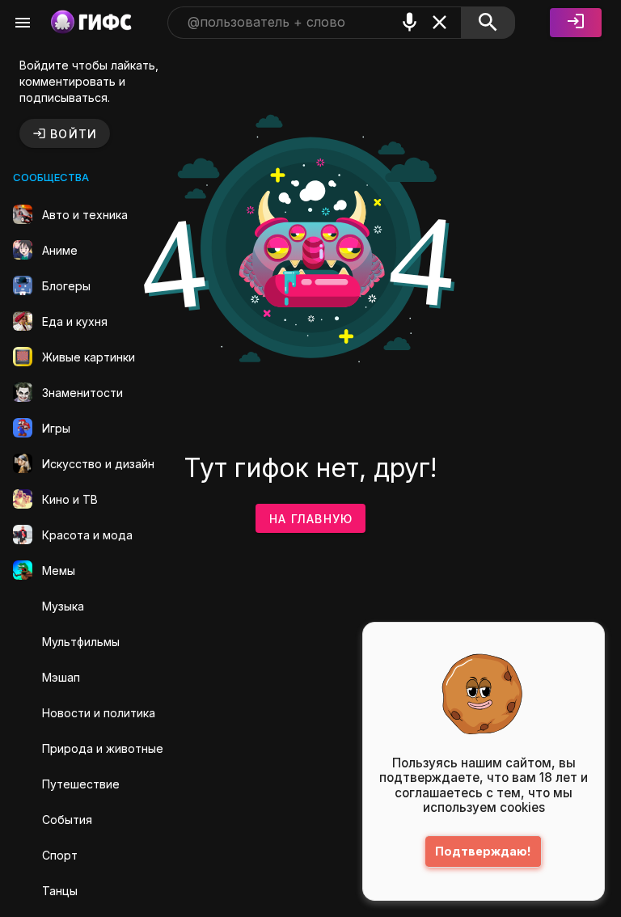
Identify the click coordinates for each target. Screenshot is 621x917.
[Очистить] (439, 22)
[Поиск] (488, 22)
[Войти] (576, 22)
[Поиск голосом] (410, 22)
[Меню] (22, 22)
